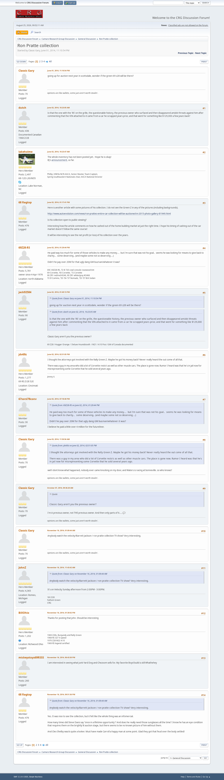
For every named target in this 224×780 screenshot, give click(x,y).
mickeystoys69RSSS (31, 657)
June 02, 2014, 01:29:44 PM (58, 247)
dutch (22, 107)
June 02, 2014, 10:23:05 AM (58, 107)
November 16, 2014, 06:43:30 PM (61, 657)
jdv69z (23, 354)
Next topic (201, 53)
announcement (59, 160)
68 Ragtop (25, 202)
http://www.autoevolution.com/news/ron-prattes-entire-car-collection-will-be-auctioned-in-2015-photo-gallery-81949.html (109, 213)
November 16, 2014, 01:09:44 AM (61, 530)
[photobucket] (20, 640)
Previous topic (185, 53)
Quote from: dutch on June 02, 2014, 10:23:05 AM (74, 311)
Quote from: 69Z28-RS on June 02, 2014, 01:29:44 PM (75, 405)
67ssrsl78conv (28, 399)
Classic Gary (26, 70)
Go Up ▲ (206, 776)
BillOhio (24, 613)
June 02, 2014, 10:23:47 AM (58, 151)
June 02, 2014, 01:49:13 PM (58, 292)
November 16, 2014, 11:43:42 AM (61, 567)
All (50, 61)
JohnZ (22, 567)
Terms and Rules (194, 776)
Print (204, 61)
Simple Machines (35, 777)
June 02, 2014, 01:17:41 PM (58, 202)
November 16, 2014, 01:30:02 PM (61, 612)
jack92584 (25, 292)
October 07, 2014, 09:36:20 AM (60, 488)
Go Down (21, 61)
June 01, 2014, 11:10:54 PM (58, 70)
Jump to (164, 757)
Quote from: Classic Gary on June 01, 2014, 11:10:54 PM (77, 298)
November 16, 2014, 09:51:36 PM (61, 694)
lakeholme (25, 152)
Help (183, 776)
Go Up (19, 745)
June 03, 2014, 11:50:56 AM (58, 439)
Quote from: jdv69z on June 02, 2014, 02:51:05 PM (74, 445)
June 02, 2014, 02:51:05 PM (58, 354)
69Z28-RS (24, 247)
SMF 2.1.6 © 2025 (21, 777)
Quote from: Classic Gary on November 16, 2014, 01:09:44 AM (79, 573)
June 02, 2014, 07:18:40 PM (58, 399)
